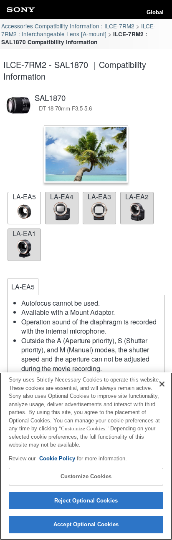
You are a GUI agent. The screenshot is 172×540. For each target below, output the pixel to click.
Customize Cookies (86, 476)
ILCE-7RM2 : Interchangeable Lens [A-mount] (78, 30)
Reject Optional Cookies (86, 500)
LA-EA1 (24, 233)
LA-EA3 (99, 196)
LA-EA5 (24, 196)
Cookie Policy (58, 458)
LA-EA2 (137, 196)
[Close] (162, 384)
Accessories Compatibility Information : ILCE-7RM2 (67, 26)
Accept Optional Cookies (86, 524)
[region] (86, 456)
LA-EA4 (61, 196)
